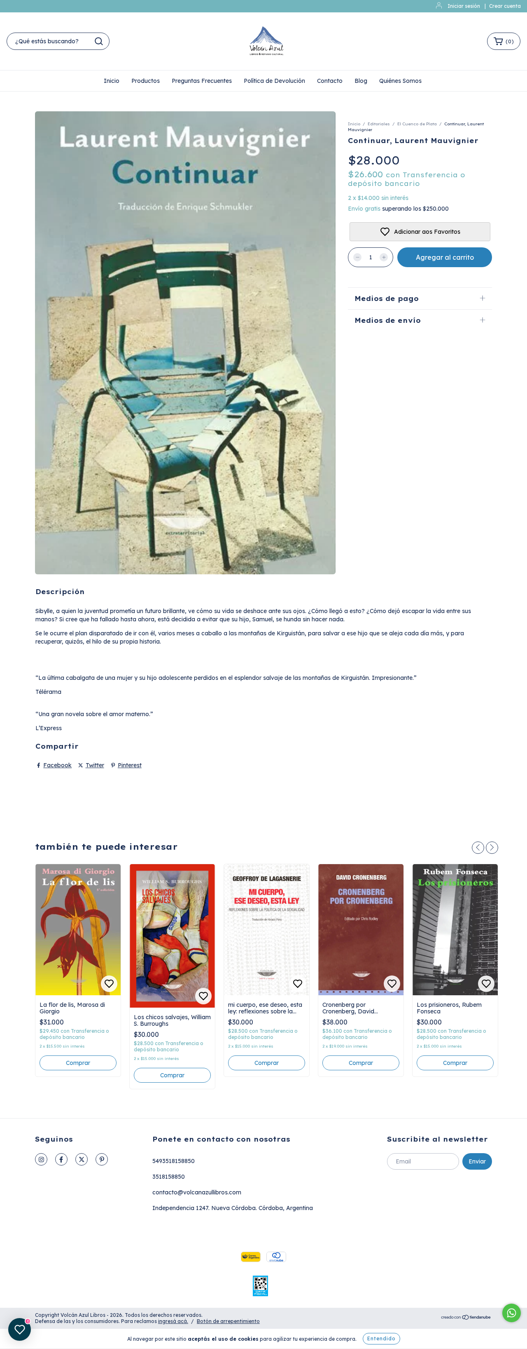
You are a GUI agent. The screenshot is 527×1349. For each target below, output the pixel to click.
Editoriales (379, 124)
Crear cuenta (505, 6)
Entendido (381, 1338)
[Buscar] (99, 41)
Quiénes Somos (400, 81)
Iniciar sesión (464, 6)
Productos (145, 81)
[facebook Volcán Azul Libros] (61, 1159)
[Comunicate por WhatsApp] (511, 1313)
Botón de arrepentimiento (228, 1321)
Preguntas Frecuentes (202, 81)
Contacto (330, 81)
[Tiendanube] (466, 1318)
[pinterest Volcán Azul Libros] (102, 1159)
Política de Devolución (274, 81)
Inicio (111, 81)
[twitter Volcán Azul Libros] (81, 1159)
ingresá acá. (173, 1321)
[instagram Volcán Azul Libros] (41, 1159)
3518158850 (168, 1176)
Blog (360, 81)
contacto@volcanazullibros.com (196, 1192)
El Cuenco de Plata (417, 124)
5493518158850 (173, 1161)
